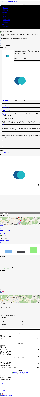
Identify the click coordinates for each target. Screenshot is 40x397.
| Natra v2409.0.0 (11, 395)
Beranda (3, 6)
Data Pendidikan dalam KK (6, 19)
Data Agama (5, 21)
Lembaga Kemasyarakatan (5, 103)
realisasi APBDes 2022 (4, 240)
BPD (4, 14)
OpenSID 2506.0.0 (6, 395)
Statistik (3, 242)
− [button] (1, 219)
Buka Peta (1, 225)
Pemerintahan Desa (5, 10)
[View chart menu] (38, 244)
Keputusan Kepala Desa (6, 26)
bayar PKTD (3, 233)
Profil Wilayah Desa (5, 8)
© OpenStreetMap (35, 224)
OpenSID (38, 224)
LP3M (4, 15)
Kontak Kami (3, 111)
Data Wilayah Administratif (6, 18)
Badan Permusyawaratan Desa (5, 107)
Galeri (4, 11)
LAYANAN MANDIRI (6, 152)
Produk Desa (3, 386)
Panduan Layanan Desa (5, 387)
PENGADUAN (4, 23)
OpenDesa (2, 395)
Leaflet (33, 224)
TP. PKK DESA (5, 13)
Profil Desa (3, 7)
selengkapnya (19, 265)
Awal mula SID (3, 131)
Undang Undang (15, 60)
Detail (4, 303)
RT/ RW (4, 16)
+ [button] (1, 218)
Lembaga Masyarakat (4, 12)
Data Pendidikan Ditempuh (6, 20)
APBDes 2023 (3, 237)
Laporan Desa (3, 390)
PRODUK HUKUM (4, 24)
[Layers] (38, 218)
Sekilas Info (4, 28)
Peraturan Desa (5, 25)
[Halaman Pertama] (2, 140)
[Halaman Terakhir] (2, 146)
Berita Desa (3, 383)
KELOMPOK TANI (6, 17)
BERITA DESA (4, 27)
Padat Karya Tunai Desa (5, 230)
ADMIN (1, 152)
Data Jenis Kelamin (5, 22)
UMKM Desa (5, 9)
